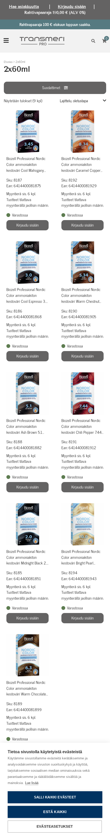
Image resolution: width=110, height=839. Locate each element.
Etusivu (8, 61)
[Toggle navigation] (6, 40)
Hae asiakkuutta (24, 6)
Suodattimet (51, 87)
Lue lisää (31, 783)
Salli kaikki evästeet (55, 797)
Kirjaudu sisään (72, 6)
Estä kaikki (55, 812)
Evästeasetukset (55, 826)
